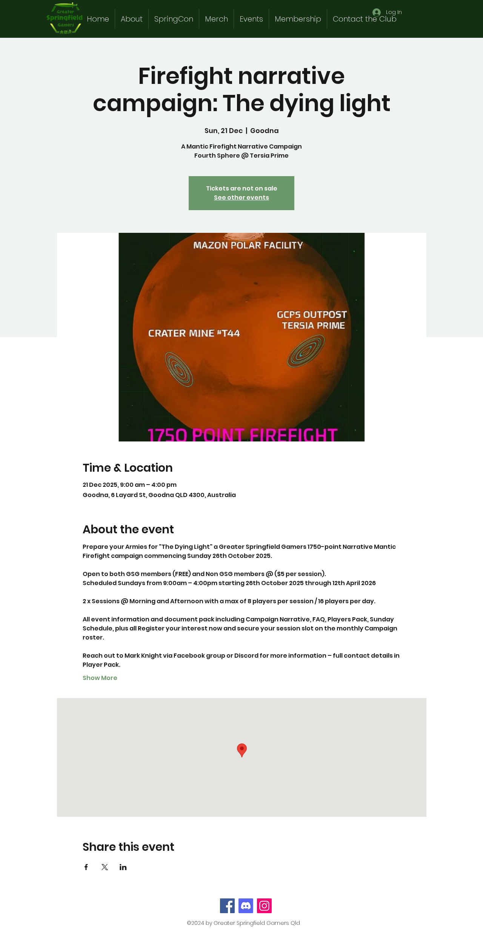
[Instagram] (264, 905)
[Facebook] (227, 905)
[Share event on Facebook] (86, 867)
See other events (241, 197)
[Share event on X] (104, 867)
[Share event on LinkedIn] (123, 867)
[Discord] (245, 905)
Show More (100, 678)
